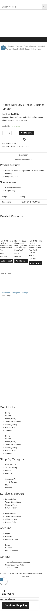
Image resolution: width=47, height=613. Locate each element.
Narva (13, 146)
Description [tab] (23, 155)
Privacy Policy (10, 419)
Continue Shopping (16, 605)
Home (7, 413)
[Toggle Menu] (44, 40)
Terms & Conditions (13, 422)
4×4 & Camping (11, 468)
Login (7, 534)
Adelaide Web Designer (9, 576)
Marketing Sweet (36, 576)
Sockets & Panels (22, 146)
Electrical (11, 46)
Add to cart (26, 133)
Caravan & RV (10, 465)
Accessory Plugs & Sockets (26, 46)
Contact (8, 416)
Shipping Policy (11, 425)
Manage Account (11, 539)
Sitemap (8, 430)
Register (8, 536)
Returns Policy (11, 427)
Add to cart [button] (6, 261)
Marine (7, 471)
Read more (35, 263)
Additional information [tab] (23, 159)
